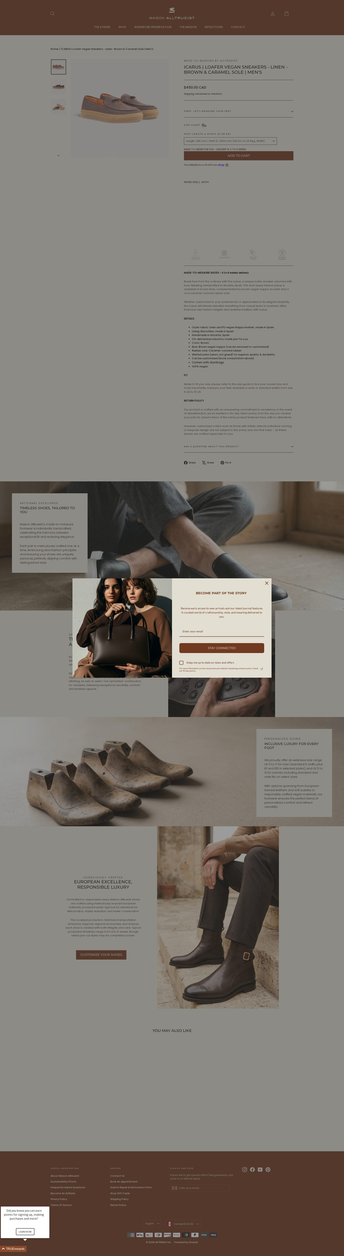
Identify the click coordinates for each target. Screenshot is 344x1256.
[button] (30, 1249)
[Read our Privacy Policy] (261, 669)
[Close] (267, 583)
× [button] (47, 1204)
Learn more (25, 1231)
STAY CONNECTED (222, 648)
